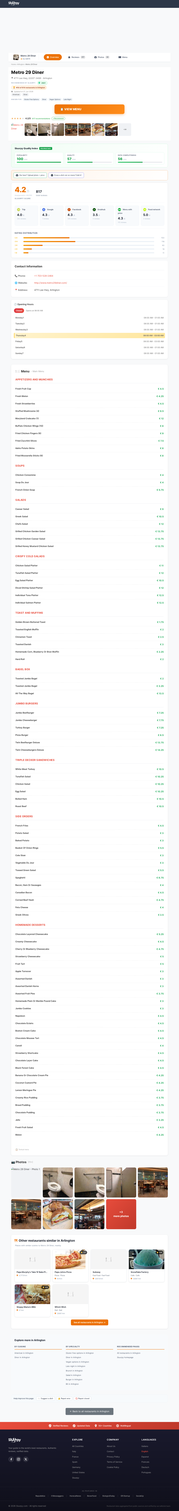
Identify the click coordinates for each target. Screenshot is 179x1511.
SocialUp (140, 1496)
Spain (74, 1462)
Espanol (145, 1456)
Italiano (145, 1446)
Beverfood (91, 1496)
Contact (110, 1451)
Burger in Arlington (74, 1379)
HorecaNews (75, 1496)
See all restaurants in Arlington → (89, 1322)
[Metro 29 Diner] (17, 129)
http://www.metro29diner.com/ (50, 282)
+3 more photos (121, 1214)
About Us (111, 1446)
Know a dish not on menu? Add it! (68, 175)
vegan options (55, 99)
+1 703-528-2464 (43, 275)
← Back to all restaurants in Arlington (89, 1411)
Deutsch (145, 1467)
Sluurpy (75, 1478)
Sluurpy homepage (125, 1357)
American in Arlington (24, 1353)
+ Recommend (58, 118)
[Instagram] (18, 1459)
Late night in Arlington (75, 1366)
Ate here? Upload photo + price (31, 175)
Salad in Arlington (73, 1375)
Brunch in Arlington (74, 1371)
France (75, 1456)
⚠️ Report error (64, 1398)
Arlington (20, 64)
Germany (76, 1467)
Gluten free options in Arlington (80, 1353)
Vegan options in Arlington (77, 1362)
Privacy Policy (113, 1456)
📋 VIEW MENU (71, 109)
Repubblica (40, 1496)
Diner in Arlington (22, 1357)
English (145, 1451)
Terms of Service (114, 1462)
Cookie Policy (113, 1467)
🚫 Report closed (82, 1398)
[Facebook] (11, 1459)
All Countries (77, 1446)
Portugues (146, 1472)
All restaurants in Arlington (128, 1353)
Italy (74, 1451)
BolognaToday (109, 1496)
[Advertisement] (89, 30)
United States (78, 1472)
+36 (124, 129)
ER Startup (125, 1496)
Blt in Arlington (72, 1384)
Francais (145, 1462)
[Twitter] (26, 1459)
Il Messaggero (57, 1496)
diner (44, 99)
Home (13, 64)
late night (67, 99)
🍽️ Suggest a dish (45, 1398)
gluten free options (31, 99)
